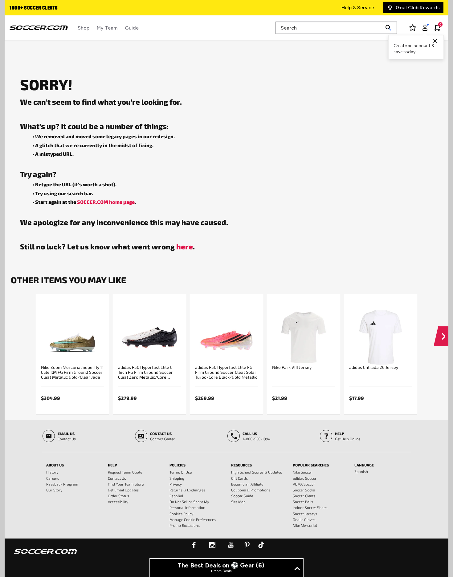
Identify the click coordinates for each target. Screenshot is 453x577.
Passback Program (62, 484)
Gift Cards (239, 478)
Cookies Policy (181, 513)
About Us (55, 465)
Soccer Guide (242, 496)
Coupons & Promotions (250, 490)
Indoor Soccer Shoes (310, 507)
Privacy (175, 484)
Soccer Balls (303, 501)
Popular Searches (311, 465)
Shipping (176, 478)
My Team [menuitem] (107, 28)
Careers (52, 478)
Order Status (118, 496)
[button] (441, 330)
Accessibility (118, 501)
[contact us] (45, 555)
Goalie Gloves (304, 519)
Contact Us (117, 478)
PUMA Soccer (304, 484)
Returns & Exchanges (187, 490)
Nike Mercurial (305, 525)
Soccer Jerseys (305, 513)
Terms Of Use (180, 472)
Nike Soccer (302, 472)
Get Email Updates (123, 490)
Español (176, 496)
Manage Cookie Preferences (192, 519)
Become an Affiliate (247, 484)
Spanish (361, 471)
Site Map (238, 501)
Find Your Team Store (126, 484)
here (184, 246)
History (52, 472)
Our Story (54, 490)
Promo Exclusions (184, 525)
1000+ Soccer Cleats (34, 8)
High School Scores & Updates (256, 472)
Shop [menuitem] (83, 28)
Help (112, 465)
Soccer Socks (304, 490)
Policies (177, 465)
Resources (241, 465)
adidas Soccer (304, 478)
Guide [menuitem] (132, 28)
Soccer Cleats (304, 496)
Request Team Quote (125, 472)
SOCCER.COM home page (106, 202)
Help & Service (357, 7)
